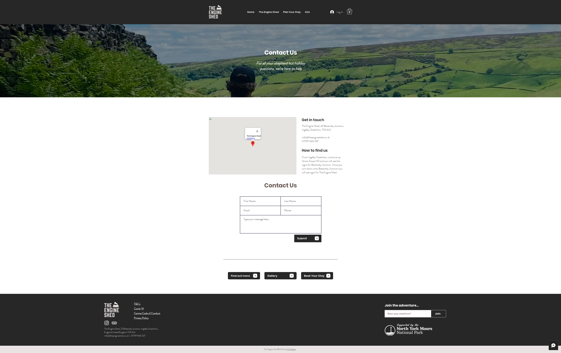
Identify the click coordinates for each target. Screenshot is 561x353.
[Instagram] (107, 323)
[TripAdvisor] (114, 323)
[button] (292, 12)
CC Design (291, 349)
